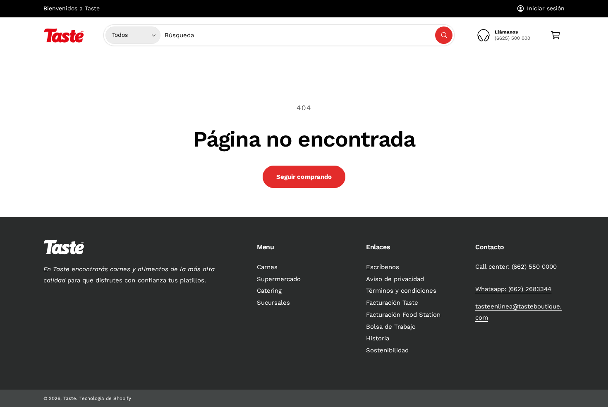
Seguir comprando (304, 177)
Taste (69, 398)
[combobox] (309, 35)
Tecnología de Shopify (105, 398)
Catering (269, 290)
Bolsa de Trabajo (391, 326)
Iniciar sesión (546, 8)
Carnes (228, 63)
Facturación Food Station (403, 314)
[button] (232, 63)
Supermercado (278, 63)
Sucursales (273, 302)
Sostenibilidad (387, 350)
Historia (377, 338)
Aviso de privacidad (395, 279)
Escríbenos (382, 267)
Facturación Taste (392, 302)
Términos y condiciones (401, 290)
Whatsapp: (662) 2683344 (513, 289)
